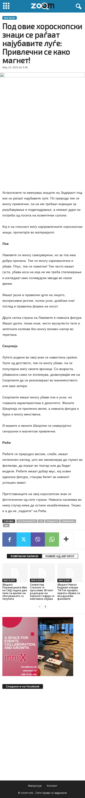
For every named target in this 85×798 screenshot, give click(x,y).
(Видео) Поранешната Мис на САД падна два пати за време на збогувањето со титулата (14, 591)
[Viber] (38, 539)
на (6, 525)
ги (41, 521)
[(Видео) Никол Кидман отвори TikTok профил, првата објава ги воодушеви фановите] (70, 572)
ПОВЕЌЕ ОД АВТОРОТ (60, 556)
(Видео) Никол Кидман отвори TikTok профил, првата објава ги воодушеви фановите (68, 591)
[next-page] (45, 606)
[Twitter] (24, 539)
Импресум (35, 785)
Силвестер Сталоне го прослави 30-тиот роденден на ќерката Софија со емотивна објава (42, 591)
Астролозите (27, 521)
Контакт (52, 785)
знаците (52, 521)
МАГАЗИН (9, 17)
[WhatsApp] (52, 539)
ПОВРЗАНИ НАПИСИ (24, 556)
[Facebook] (9, 539)
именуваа (68, 521)
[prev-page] (39, 606)
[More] (66, 539)
